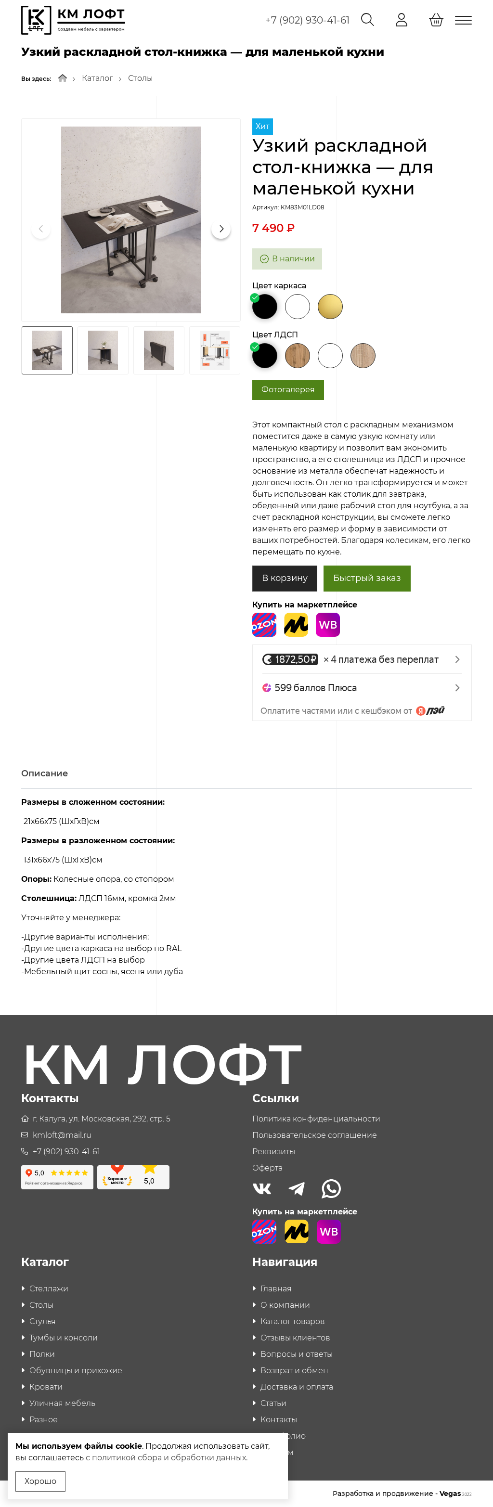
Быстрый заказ (367, 578)
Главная (276, 1288)
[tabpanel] (246, 891)
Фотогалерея (288, 389)
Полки (42, 1354)
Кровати (46, 1386)
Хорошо (40, 1481)
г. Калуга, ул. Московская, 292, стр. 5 (101, 1118)
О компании (285, 1305)
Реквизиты (273, 1151)
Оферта (267, 1167)
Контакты (278, 1419)
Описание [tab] (44, 773)
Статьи (273, 1403)
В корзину (285, 578)
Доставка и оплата (296, 1386)
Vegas (456, 1493)
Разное (43, 1419)
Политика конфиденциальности (316, 1118)
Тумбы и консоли (63, 1337)
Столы (140, 78)
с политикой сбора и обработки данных (166, 1457)
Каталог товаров (292, 1321)
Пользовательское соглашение (314, 1135)
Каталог (97, 78)
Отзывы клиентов (295, 1337)
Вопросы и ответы (296, 1354)
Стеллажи (48, 1288)
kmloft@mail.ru (62, 1135)
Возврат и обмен (294, 1370)
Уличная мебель (62, 1403)
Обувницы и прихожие (75, 1370)
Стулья (42, 1321)
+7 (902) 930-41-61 (307, 20)
